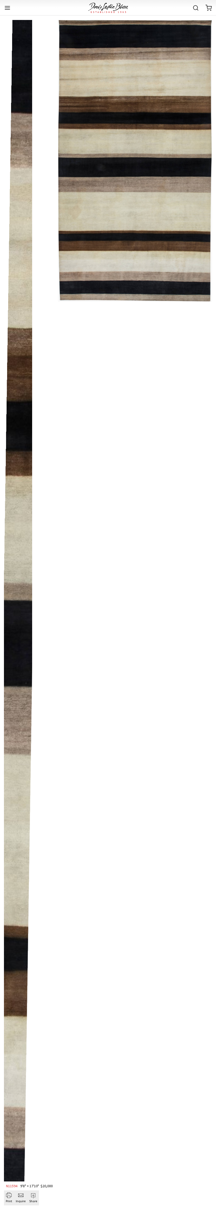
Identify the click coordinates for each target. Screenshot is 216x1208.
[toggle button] (7, 8)
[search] (196, 8)
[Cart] (208, 8)
